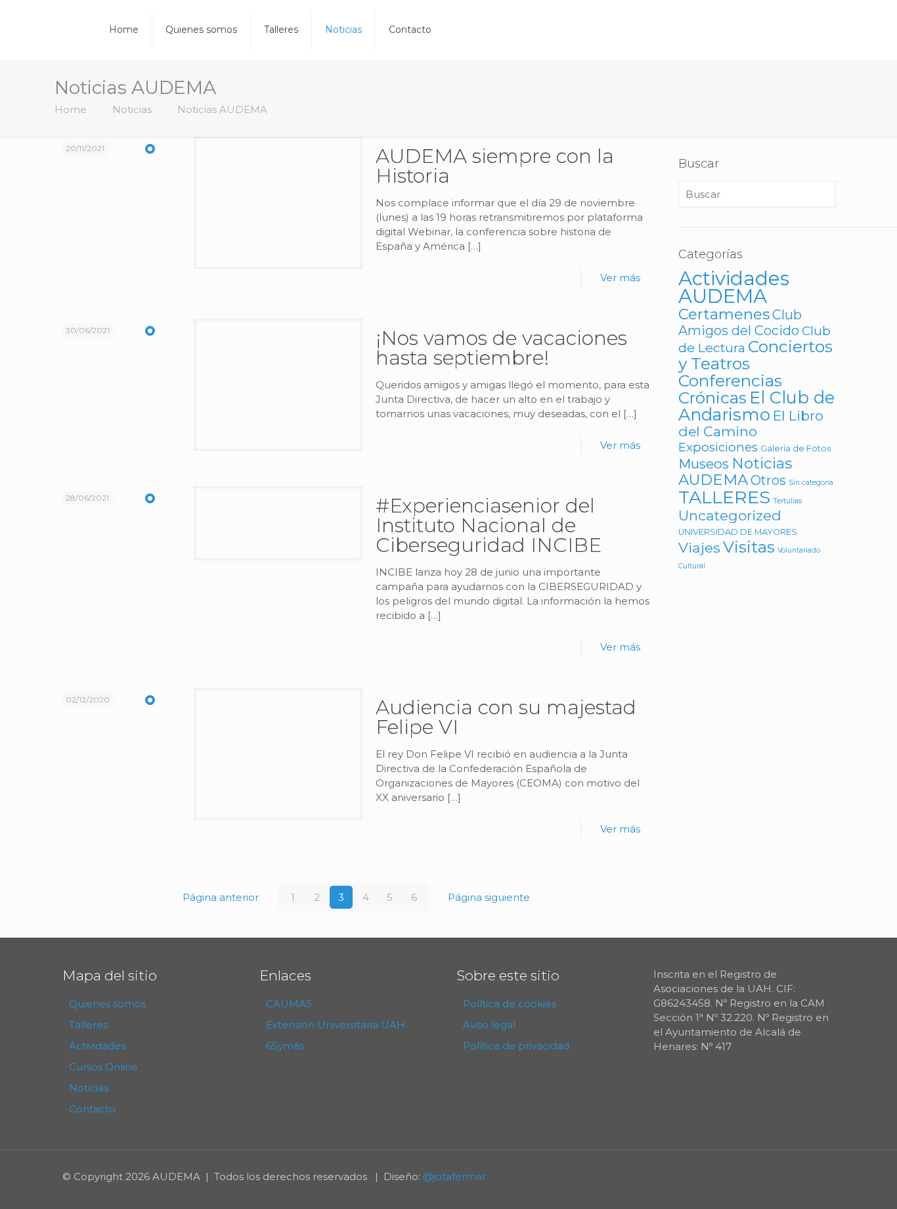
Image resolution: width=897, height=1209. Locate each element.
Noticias (132, 109)
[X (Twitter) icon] (816, 1176)
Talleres (88, 1024)
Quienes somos (107, 1003)
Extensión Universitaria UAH (335, 1024)
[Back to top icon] (834, 1182)
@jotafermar (454, 1176)
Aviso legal (489, 1024)
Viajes (699, 547)
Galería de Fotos (795, 448)
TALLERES (724, 497)
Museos (703, 463)
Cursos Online (103, 1067)
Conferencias (730, 380)
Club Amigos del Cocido (740, 322)
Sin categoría (811, 482)
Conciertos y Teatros (755, 354)
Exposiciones (718, 447)
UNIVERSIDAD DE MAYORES (737, 532)
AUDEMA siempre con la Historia (495, 166)
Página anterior (221, 897)
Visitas (749, 547)
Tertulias (787, 501)
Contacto (92, 1109)
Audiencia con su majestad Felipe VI (506, 717)
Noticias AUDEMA (222, 109)
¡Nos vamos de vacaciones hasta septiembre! (501, 348)
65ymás (285, 1045)
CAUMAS (289, 1003)
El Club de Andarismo (756, 405)
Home (71, 109)
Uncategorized (729, 515)
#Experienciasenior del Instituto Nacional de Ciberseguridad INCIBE (489, 525)
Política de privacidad (516, 1045)
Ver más (620, 277)
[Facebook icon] (803, 1176)
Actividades (97, 1045)
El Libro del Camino (750, 423)
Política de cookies (509, 1003)
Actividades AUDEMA (733, 287)
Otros (768, 480)
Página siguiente (489, 897)
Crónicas (712, 397)
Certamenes (724, 314)
